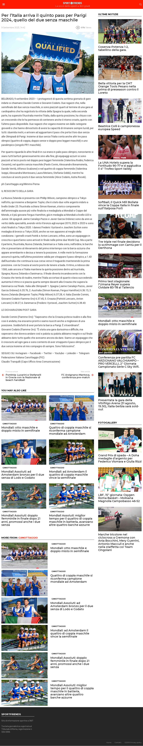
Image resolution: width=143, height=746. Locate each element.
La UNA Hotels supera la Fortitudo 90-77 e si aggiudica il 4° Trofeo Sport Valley (119, 165)
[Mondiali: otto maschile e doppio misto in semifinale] (23, 408)
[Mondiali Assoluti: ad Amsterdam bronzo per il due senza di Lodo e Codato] (23, 452)
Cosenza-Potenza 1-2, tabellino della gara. (113, 48)
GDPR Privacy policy (133, 742)
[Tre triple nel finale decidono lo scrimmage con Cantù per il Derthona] (120, 226)
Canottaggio (10, 424)
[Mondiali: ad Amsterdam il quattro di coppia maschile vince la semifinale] (71, 452)
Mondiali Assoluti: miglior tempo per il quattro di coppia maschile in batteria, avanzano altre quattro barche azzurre (71, 520)
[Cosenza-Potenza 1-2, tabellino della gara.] (120, 31)
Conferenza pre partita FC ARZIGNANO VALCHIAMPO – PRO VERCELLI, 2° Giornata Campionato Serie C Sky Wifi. (118, 362)
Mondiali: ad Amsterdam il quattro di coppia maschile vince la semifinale (68, 474)
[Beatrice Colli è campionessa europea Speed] (120, 110)
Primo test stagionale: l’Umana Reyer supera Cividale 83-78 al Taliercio (116, 284)
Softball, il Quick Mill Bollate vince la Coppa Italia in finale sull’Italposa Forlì (118, 205)
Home (108, 742)
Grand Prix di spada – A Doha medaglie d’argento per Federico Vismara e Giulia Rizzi (120, 458)
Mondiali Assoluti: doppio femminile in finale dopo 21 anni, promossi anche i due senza (20, 520)
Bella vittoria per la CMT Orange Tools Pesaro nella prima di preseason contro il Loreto (118, 88)
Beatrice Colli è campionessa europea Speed (119, 127)
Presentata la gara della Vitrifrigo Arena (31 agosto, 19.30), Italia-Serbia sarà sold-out (118, 404)
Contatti (118, 742)
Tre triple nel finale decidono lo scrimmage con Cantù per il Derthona (120, 245)
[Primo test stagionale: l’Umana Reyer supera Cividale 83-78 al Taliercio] (120, 266)
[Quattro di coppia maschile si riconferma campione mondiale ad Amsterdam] (71, 408)
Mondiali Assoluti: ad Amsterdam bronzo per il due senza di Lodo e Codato (22, 474)
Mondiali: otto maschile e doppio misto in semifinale (20, 429)
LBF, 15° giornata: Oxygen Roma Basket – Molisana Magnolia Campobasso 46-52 (119, 498)
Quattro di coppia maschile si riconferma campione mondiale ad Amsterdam (70, 430)
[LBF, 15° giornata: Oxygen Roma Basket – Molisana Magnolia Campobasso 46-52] (120, 479)
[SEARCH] (140, 4)
